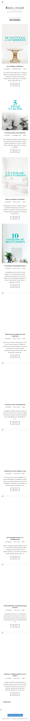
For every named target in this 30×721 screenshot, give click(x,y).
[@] (4, 711)
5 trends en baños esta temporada (15, 133)
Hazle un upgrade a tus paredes (15, 199)
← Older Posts (6, 702)
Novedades (7, 68)
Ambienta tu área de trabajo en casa (15, 471)
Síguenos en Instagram (16, 715)
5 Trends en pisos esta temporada (15, 404)
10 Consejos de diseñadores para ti (15, 266)
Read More (15, 84)
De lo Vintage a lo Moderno (15, 66)
